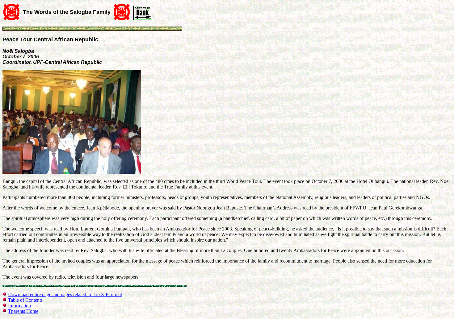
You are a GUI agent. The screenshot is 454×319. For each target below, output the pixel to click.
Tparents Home (23, 311)
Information (19, 305)
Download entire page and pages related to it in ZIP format (65, 294)
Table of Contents (25, 300)
